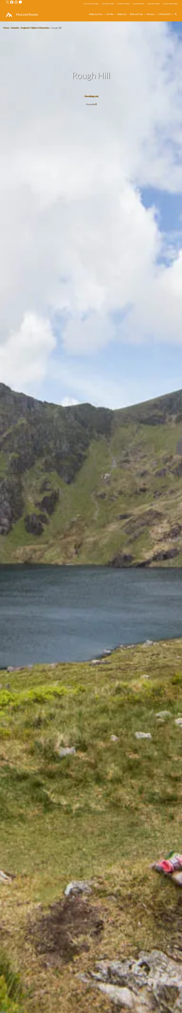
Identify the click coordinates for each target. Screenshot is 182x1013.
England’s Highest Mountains (35, 27)
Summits (15, 27)
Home (6, 27)
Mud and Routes (27, 14)
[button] (175, 14)
